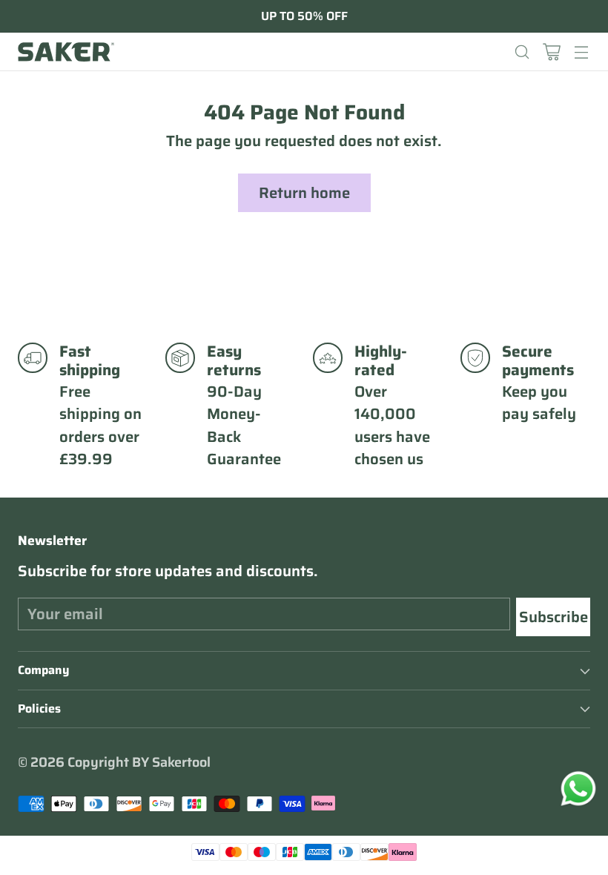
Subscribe (553, 617)
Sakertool (181, 762)
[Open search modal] (521, 51)
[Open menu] (581, 51)
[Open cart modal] (551, 51)
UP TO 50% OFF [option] (304, 16)
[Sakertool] (66, 51)
